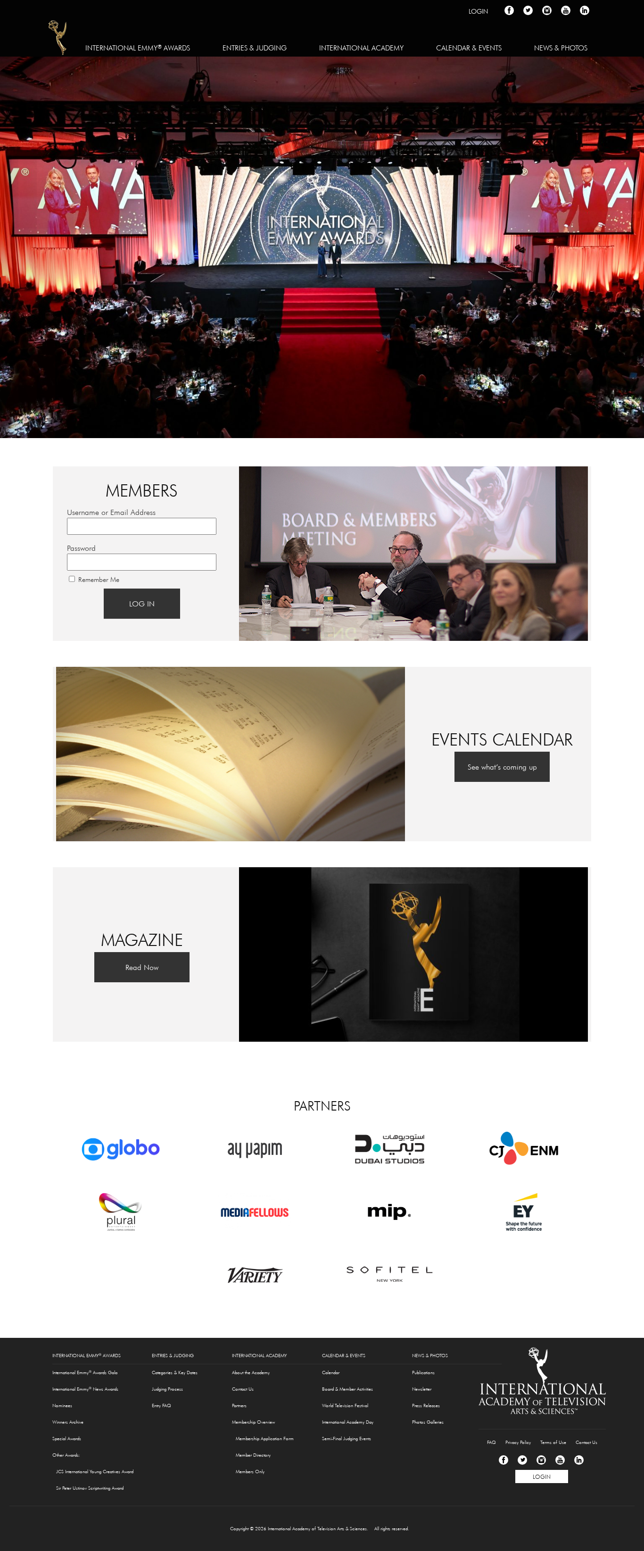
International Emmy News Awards (85, 1388)
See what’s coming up (502, 766)
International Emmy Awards (137, 47)
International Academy (361, 47)
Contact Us (243, 1389)
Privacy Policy (518, 1442)
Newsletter (421, 1389)
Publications (423, 1372)
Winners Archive (67, 1422)
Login (478, 11)
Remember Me (98, 579)
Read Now (141, 967)
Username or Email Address (111, 512)
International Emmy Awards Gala (84, 1372)
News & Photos (560, 47)
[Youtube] (560, 1460)
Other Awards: (66, 1455)
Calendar (330, 1372)
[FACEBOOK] (509, 10)
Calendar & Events (469, 47)
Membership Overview (253, 1422)
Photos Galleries (428, 1422)
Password (81, 548)
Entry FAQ (161, 1405)
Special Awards (66, 1438)
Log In (142, 603)
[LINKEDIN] (584, 10)
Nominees (62, 1405)
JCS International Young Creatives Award (94, 1471)
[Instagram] (541, 1460)
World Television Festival (345, 1405)
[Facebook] (503, 1460)
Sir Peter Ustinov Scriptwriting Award (90, 1488)
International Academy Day (347, 1422)
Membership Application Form (265, 1438)
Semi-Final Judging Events (346, 1438)
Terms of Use (553, 1442)
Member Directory (253, 1455)
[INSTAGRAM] (547, 10)
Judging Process (167, 1389)
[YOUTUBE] (565, 10)
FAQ (491, 1442)
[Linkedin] (579, 1460)
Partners (239, 1405)
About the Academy (251, 1372)
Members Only (250, 1471)
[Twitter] (522, 1460)
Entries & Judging (255, 47)
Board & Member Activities (347, 1389)
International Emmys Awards (58, 39)
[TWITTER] (528, 10)
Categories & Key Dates (175, 1372)
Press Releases (426, 1405)
